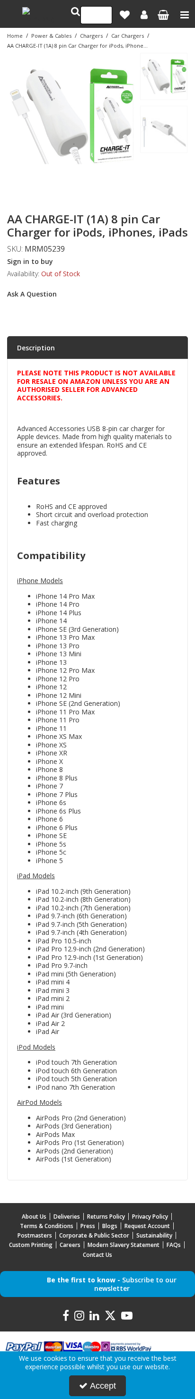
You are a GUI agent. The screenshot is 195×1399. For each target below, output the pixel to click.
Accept (103, 1386)
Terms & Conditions (46, 1225)
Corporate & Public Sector (94, 1235)
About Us (34, 1216)
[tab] (97, 348)
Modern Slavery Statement (124, 1244)
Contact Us (97, 1254)
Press (87, 1225)
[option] (71, 116)
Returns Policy (106, 1216)
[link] (58, 190)
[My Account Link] (144, 15)
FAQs (174, 1244)
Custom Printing (31, 1244)
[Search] (102, 15)
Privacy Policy (150, 1216)
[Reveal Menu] (184, 15)
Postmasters (35, 1235)
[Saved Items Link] (124, 15)
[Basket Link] (163, 15)
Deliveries (66, 1216)
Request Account (147, 1225)
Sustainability (154, 1235)
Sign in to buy (30, 261)
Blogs (109, 1225)
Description (36, 347)
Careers (70, 1244)
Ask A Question (32, 293)
